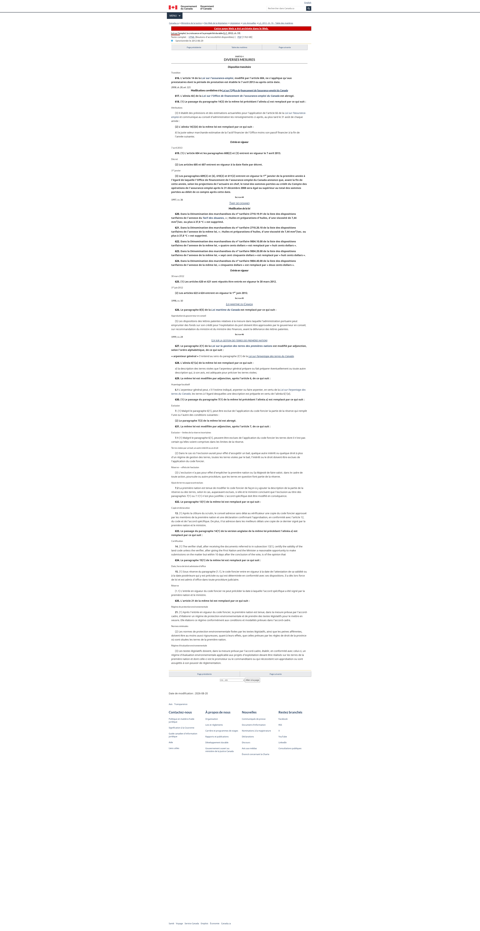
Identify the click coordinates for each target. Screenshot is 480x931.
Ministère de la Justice (191, 23)
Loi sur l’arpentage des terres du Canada (271, 356)
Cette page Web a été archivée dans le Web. (241, 28)
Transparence (180, 704)
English (307, 2)
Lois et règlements (214, 724)
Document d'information (254, 724)
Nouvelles (249, 712)
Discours (246, 742)
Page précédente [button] (194, 47)
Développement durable (216, 742)
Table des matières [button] (239, 47)
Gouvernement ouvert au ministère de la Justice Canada (219, 750)
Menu (176, 15)
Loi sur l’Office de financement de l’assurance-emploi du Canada (255, 90)
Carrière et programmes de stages (221, 730)
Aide (171, 742)
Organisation (211, 719)
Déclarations (248, 736)
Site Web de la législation (216, 23)
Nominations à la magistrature (256, 730)
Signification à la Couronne (181, 727)
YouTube (282, 736)
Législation (235, 23)
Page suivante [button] (285, 47)
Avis (170, 704)
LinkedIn (282, 742)
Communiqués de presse (254, 719)
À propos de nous (217, 712)
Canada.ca (174, 23)
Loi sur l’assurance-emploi (217, 78)
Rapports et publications (217, 736)
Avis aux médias (249, 748)
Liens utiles (174, 748)
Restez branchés (290, 712)
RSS (280, 724)
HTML (192, 37)
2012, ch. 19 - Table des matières (275, 23)
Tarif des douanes (239, 203)
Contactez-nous (180, 712)
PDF (240, 37)
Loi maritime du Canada (239, 304)
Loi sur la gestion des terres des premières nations (239, 340)
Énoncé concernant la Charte (255, 754)
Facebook (283, 719)
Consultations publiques (290, 748)
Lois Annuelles (249, 23)
